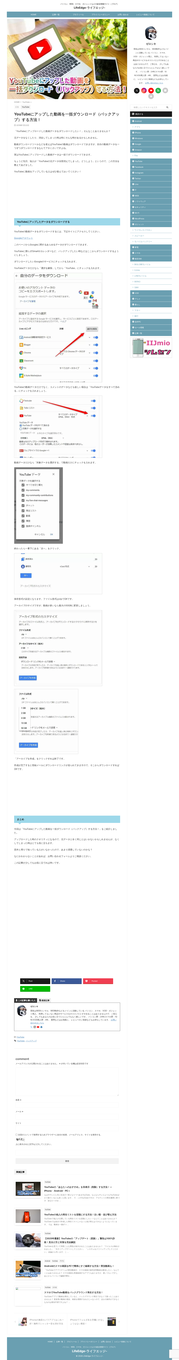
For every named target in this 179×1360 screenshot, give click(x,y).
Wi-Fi (137, 213)
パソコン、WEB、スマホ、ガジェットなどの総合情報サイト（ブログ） (89, 1347)
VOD (137, 293)
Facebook (139, 167)
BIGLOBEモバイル (142, 264)
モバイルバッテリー (143, 241)
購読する (139, 114)
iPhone (138, 133)
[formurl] (165, 90)
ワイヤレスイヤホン (143, 230)
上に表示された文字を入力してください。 (34, 1144)
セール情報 (139, 327)
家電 (136, 247)
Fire (136, 155)
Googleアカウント (23, 238)
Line (136, 184)
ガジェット (139, 224)
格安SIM (138, 259)
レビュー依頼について (145, 14)
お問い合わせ (123, 14)
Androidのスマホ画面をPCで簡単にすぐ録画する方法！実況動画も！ (79, 1266)
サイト (18, 1123)
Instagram (139, 173)
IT (135, 190)
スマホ (137, 253)
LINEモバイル (140, 276)
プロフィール (78, 14)
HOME (33, 14)
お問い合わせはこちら (154, 83)
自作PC (138, 322)
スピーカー (139, 236)
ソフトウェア (140, 201)
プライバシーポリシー (101, 14)
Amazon (138, 150)
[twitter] (31, 1027)
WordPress (139, 218)
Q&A (136, 287)
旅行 (136, 316)
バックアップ (31, 1041)
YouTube (20, 1037)
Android (138, 121)
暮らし (137, 304)
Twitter (138, 178)
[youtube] (38, 1027)
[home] (41, 1027)
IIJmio (137, 270)
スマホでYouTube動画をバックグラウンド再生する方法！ (73, 1292)
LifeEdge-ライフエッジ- (89, 7)
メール (19, 1111)
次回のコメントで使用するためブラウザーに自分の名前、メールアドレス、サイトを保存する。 (60, 1134)
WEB (137, 196)
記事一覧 (56, 14)
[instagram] (35, 1027)
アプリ (137, 127)
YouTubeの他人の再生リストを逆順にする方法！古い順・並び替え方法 (80, 1214)
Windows (139, 138)
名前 (18, 1100)
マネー (137, 310)
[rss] (158, 90)
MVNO (137, 281)
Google (138, 144)
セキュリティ (140, 207)
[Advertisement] (67, 195)
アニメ (137, 299)
